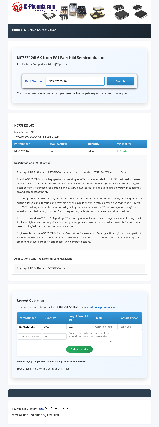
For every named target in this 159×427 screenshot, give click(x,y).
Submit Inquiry (79, 349)
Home (16, 30)
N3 (32, 30)
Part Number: (34, 81)
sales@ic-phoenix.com (102, 307)
